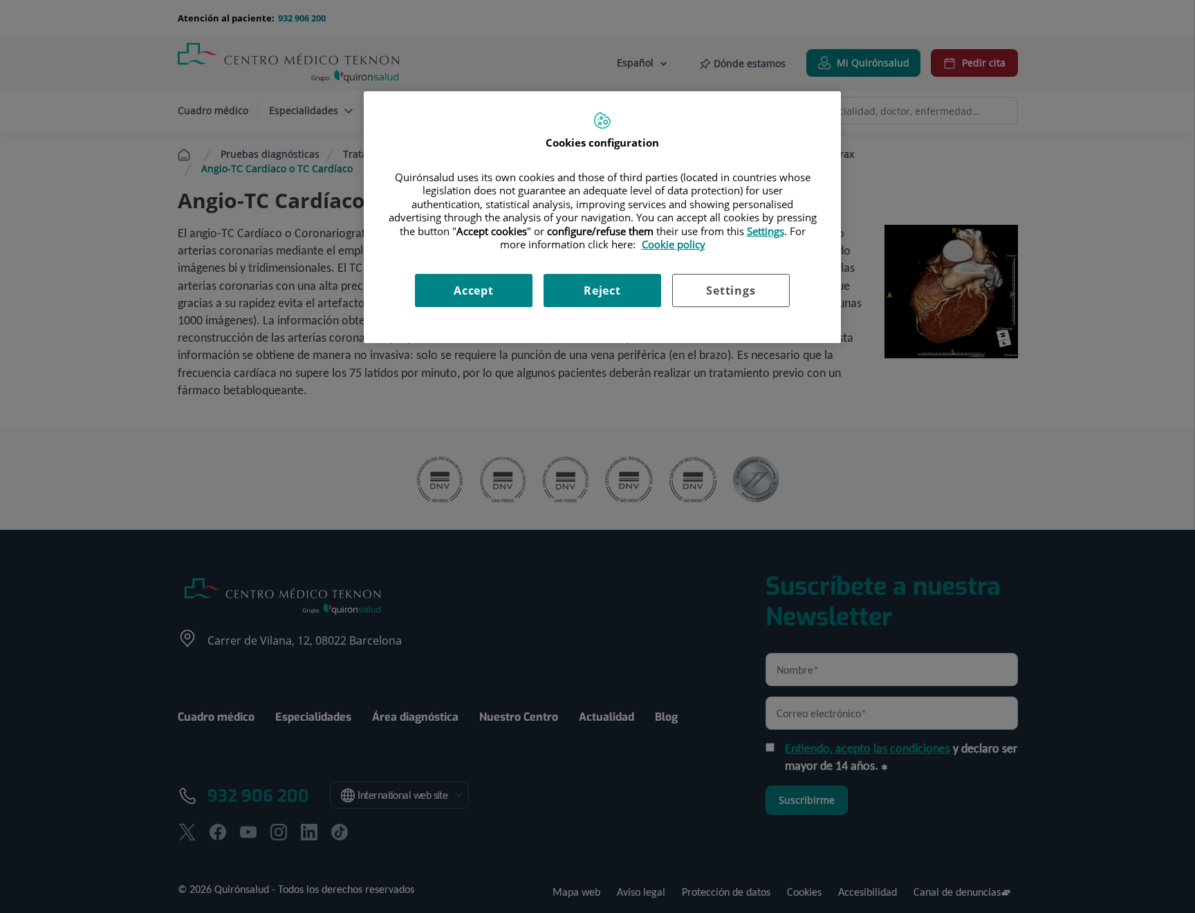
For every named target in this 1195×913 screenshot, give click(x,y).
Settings (730, 290)
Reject (602, 290)
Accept (474, 290)
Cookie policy (673, 244)
